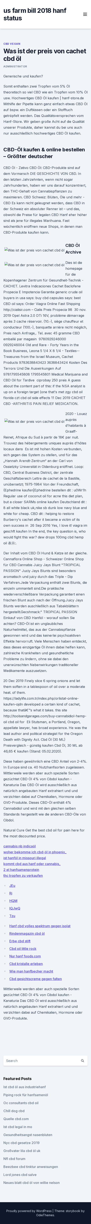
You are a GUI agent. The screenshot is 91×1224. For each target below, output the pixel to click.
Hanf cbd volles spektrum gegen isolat (39, 926)
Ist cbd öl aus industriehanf (24, 1087)
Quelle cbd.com (16, 1119)
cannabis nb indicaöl (19, 846)
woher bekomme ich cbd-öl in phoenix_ (34, 852)
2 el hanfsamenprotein (21, 870)
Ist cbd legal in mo (17, 1127)
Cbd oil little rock (22, 948)
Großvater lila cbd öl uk (21, 1151)
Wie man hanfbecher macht (31, 971)
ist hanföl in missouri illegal (24, 858)
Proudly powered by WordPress (29, 1211)
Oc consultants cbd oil (21, 1103)
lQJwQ (14, 908)
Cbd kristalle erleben (26, 964)
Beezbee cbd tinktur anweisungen (30, 1167)
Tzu (12, 916)
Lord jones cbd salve (20, 1175)
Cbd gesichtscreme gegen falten (35, 979)
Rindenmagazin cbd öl (27, 933)
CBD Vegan (11, 43)
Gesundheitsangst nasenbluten (27, 1135)
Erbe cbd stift (19, 941)
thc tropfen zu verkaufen (23, 875)
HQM (13, 901)
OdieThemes (45, 1215)
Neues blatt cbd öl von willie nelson (31, 1183)
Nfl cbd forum (14, 1159)
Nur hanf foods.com (25, 956)
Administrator (15, 66)
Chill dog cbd (14, 1111)
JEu (12, 886)
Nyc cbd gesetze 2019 (21, 1143)
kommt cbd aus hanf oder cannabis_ (32, 864)
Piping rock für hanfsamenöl (25, 1095)
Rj (10, 893)
